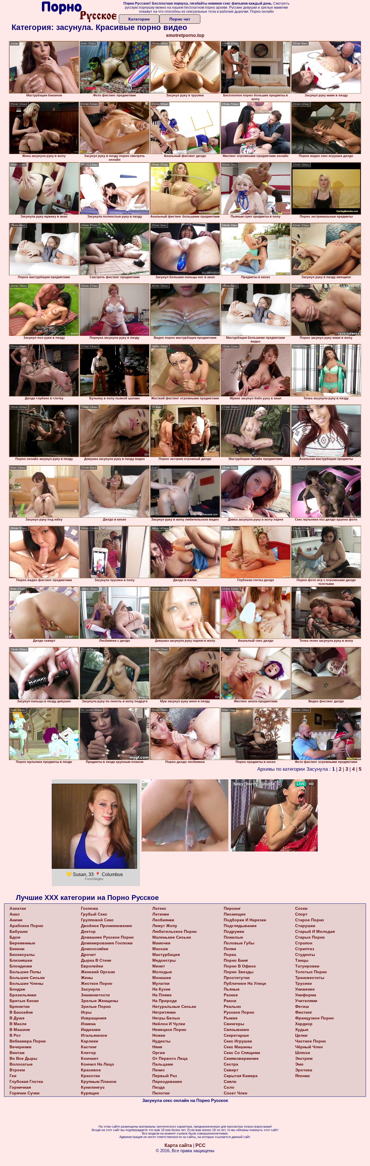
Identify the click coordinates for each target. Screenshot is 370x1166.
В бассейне (21, 1012)
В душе (17, 1018)
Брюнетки (20, 1006)
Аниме (16, 920)
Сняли (230, 1081)
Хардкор (303, 1023)
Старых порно (310, 937)
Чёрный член (309, 1047)
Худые (301, 1029)
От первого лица (170, 1058)
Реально (232, 1006)
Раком (230, 1000)
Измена (88, 1023)
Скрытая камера (241, 1075)
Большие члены (26, 983)
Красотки (90, 1075)
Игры (86, 1012)
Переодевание (167, 1081)
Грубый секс (94, 914)
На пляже (162, 995)
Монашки (161, 977)
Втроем (17, 1070)
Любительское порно (174, 931)
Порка (230, 954)
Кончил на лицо (97, 1064)
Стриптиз (304, 948)
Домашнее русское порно (107, 937)
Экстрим (303, 1058)
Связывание (236, 1029)
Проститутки (237, 977)
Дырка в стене (96, 960)
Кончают (90, 1058)
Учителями (306, 1000)
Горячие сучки (25, 1093)
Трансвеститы (309, 977)
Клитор (88, 1052)
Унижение (305, 989)
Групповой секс (97, 920)
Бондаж (17, 989)
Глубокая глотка (26, 1081)
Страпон (303, 943)
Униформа (305, 995)
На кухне (161, 989)
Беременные (22, 943)
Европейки (92, 966)
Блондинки (21, 966)
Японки (302, 1075)
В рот (15, 1035)
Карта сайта (178, 1145)
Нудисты (161, 1041)
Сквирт (231, 1070)
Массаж (160, 948)
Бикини (17, 948)
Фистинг (303, 1012)
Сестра (231, 1064)
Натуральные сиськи (174, 1006)
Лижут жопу (164, 925)
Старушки (305, 925)
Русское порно (239, 1012)
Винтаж (17, 1052)
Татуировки (307, 966)
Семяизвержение (241, 1058)
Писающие (235, 914)
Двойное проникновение (106, 925)
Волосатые (21, 1064)
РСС (200, 1145)
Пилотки (161, 1093)
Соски (301, 908)
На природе (164, 1000)
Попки (230, 948)
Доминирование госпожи (107, 943)
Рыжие (231, 1018)
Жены (87, 977)
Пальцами (162, 1064)
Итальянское (94, 1035)
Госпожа (89, 908)
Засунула (90, 989)
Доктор (88, 931)
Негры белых (166, 1018)
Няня (157, 1047)
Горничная (20, 1087)
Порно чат (179, 19)
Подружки (234, 931)
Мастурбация (166, 954)
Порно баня (236, 960)
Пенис (158, 1070)
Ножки (158, 1035)
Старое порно (309, 920)
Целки (301, 1035)
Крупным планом (98, 1081)
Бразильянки (23, 995)
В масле (18, 1023)
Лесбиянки (163, 920)
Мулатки (161, 983)
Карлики (89, 1041)
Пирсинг (232, 908)
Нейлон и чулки (168, 1023)
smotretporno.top (185, 35)
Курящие (90, 1093)
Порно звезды (239, 972)
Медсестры (164, 960)
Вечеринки (21, 1047)
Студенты (305, 954)
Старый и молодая (315, 931)
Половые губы (239, 943)
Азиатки (18, 908)
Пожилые (233, 937)
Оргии (158, 1052)
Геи (13, 1075)
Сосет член (235, 1093)
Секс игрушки (238, 1041)
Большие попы (25, 972)
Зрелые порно (96, 1006)
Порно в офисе (240, 966)
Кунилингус (93, 1087)
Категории (139, 19)
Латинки (160, 914)
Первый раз (164, 1075)
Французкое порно (314, 1018)
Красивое (91, 1070)
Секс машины (238, 1047)
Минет (158, 966)
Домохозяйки (94, 948)
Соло (229, 1087)
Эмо (299, 1064)
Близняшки (21, 960)
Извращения (93, 1018)
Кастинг (89, 1047)
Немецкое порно (169, 1029)
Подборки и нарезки (245, 920)
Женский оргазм (98, 972)
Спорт (301, 914)
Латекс (159, 908)
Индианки (91, 1029)
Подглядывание (240, 925)
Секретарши (236, 1035)
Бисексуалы (22, 954)
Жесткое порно (96, 983)
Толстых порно (311, 972)
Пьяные (232, 989)
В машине (20, 1029)
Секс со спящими (242, 1052)
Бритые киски (24, 1000)
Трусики (303, 983)
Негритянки (164, 1012)
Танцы (301, 960)
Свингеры (234, 1023)
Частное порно (310, 1041)
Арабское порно (26, 925)
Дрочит (88, 954)
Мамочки (161, 943)
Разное (231, 995)
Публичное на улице (245, 983)
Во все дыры (23, 1058)
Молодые (162, 972)
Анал (15, 914)
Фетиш (302, 1006)
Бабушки (19, 931)
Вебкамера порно (28, 1041)
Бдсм (15, 937)
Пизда (158, 1087)
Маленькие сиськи (171, 937)
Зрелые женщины (99, 1000)
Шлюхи (302, 1052)
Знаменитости (95, 995)
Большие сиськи (27, 977)
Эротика (303, 1070)
